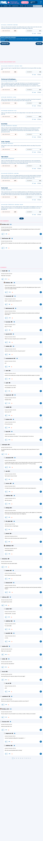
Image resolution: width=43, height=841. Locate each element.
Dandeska (8, 570)
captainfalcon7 (5, 696)
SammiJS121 (8, 633)
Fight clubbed (4, 156)
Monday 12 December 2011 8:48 (6, 649)
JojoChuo (4, 646)
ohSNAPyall (8, 495)
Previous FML (5, 43)
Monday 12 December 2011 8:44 (6, 273)
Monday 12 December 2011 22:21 (10, 373)
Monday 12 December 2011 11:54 (10, 623)
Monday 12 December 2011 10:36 (10, 349)
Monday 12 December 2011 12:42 (10, 573)
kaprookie (8, 334)
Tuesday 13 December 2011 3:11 (10, 434)
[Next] (30, 758)
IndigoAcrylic (8, 733)
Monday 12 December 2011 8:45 (6, 447)
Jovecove (8, 483)
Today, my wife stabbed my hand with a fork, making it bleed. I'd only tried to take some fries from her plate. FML (21, 113)
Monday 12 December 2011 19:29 (10, 474)
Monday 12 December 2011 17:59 (10, 686)
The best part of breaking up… (8, 79)
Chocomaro (4, 721)
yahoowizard (8, 457)
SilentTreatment (5, 238)
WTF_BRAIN (8, 521)
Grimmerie (8, 582)
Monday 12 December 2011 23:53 (10, 397)
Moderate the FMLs (33, 2)
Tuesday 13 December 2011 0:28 (10, 422)
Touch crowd (4, 188)
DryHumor (8, 419)
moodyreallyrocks (9, 358)
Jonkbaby (8, 346)
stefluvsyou (4, 597)
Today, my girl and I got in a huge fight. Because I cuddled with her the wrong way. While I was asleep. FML (21, 69)
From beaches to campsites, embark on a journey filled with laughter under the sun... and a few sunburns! (19, 39)
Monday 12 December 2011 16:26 (10, 361)
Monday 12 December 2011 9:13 (10, 736)
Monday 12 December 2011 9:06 (6, 241)
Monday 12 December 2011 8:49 (6, 661)
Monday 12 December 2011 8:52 (6, 227)
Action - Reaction (5, 141)
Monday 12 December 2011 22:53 (10, 385)
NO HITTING (4, 124)
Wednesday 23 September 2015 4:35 (11, 536)
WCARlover (4, 224)
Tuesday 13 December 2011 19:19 (10, 510)
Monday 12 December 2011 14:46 (10, 585)
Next (21, 218)
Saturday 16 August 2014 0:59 (10, 524)
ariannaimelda (9, 296)
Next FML (39, 43)
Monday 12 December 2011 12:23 (10, 748)
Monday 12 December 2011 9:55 (10, 611)
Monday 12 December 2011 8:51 (6, 711)
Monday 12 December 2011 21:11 (10, 486)
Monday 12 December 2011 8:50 (6, 674)
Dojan (7, 431)
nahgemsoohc (9, 395)
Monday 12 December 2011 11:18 (10, 460)
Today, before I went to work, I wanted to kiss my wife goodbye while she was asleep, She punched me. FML (21, 146)
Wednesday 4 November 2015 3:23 (11, 548)
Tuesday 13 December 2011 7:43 (10, 498)
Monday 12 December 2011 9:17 (10, 324)
